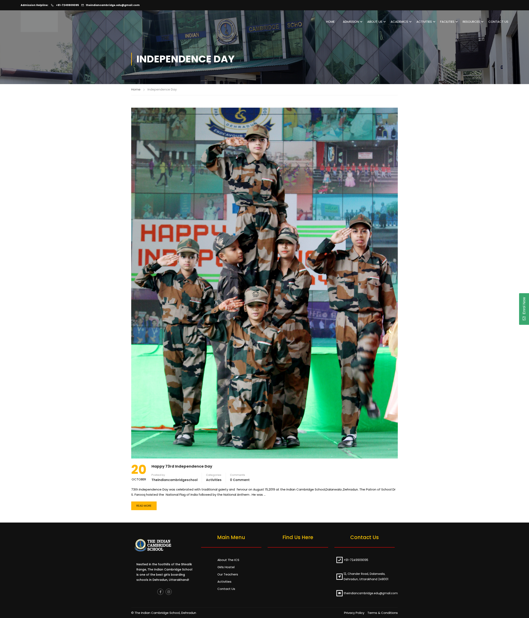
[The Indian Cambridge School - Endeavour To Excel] (41, 21)
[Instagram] (169, 592)
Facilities (447, 21)
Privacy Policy (354, 613)
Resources (471, 21)
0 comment (240, 480)
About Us (374, 21)
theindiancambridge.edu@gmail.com (113, 5)
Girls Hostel (226, 567)
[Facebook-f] (160, 592)
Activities (424, 21)
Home (330, 21)
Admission (351, 21)
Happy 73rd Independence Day (181, 466)
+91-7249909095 (67, 5)
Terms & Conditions (382, 613)
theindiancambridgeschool (174, 480)
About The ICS (228, 560)
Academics (399, 21)
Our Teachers (227, 574)
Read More (146, 504)
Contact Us (498, 21)
